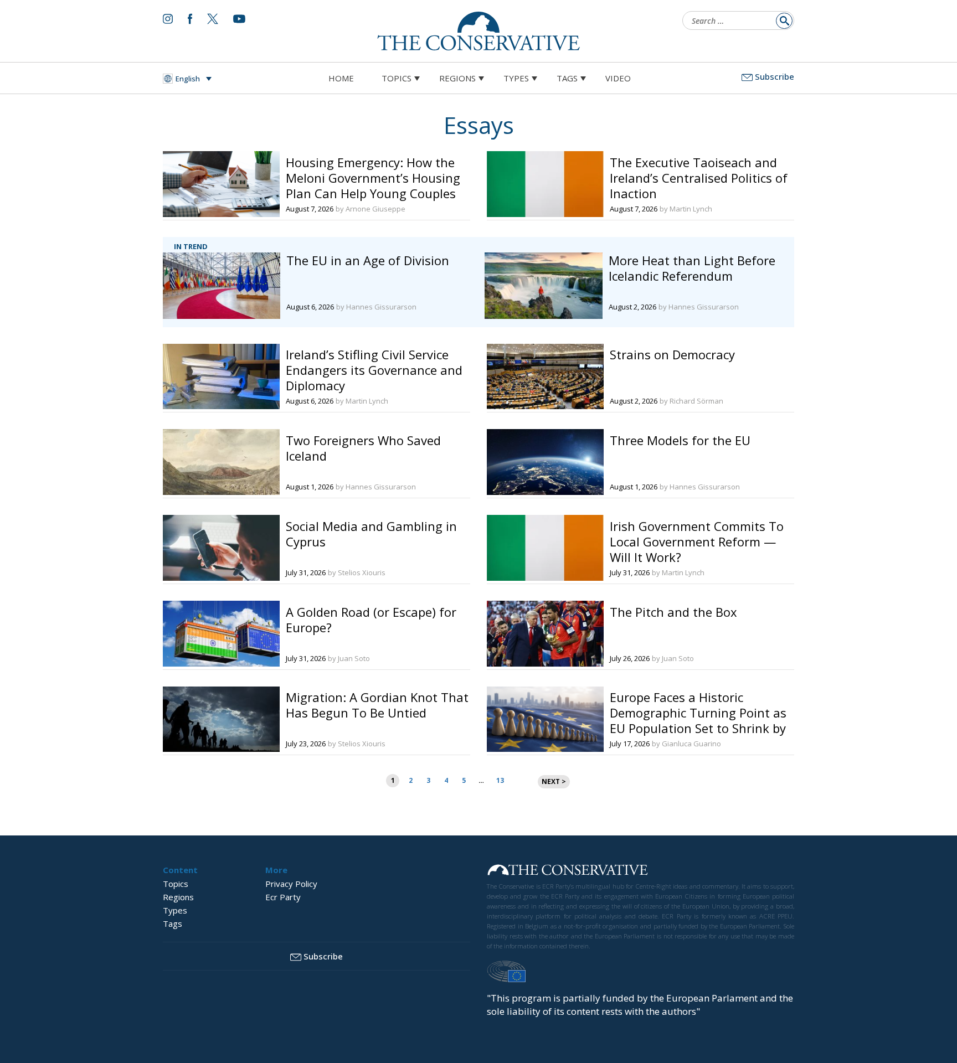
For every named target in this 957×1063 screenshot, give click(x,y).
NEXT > (554, 781)
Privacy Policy (291, 883)
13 (500, 780)
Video (618, 78)
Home (341, 78)
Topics (396, 78)
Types (516, 78)
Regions (457, 78)
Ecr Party (283, 896)
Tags (567, 78)
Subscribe (774, 76)
